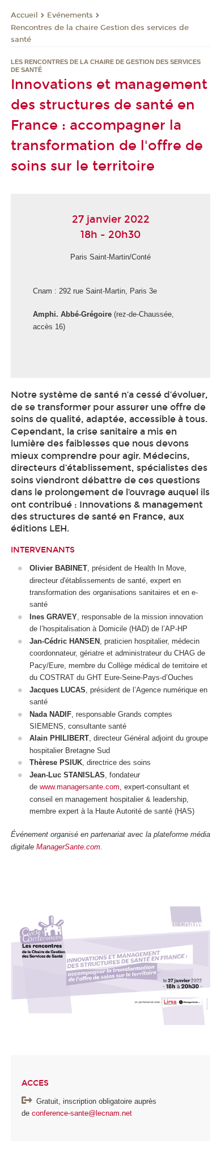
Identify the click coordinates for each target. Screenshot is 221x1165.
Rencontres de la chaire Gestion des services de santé (100, 33)
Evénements (70, 15)
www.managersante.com (80, 787)
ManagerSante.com (68, 847)
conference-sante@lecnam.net (83, 1113)
